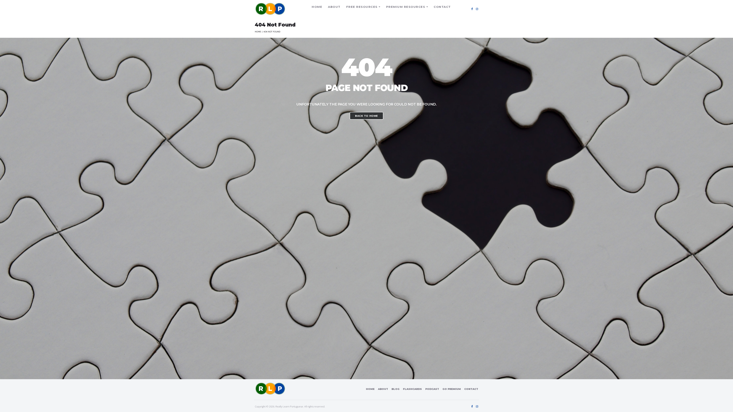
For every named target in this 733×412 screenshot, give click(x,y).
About (334, 7)
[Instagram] (477, 9)
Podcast (432, 388)
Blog (396, 388)
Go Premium (451, 388)
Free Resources (362, 7)
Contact (442, 7)
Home (317, 7)
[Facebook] (472, 9)
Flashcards (412, 388)
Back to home (366, 115)
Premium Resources (405, 7)
